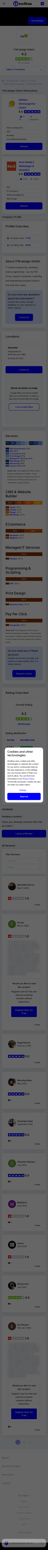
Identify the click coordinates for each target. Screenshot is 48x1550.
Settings (22, 790)
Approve (24, 796)
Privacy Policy (28, 779)
